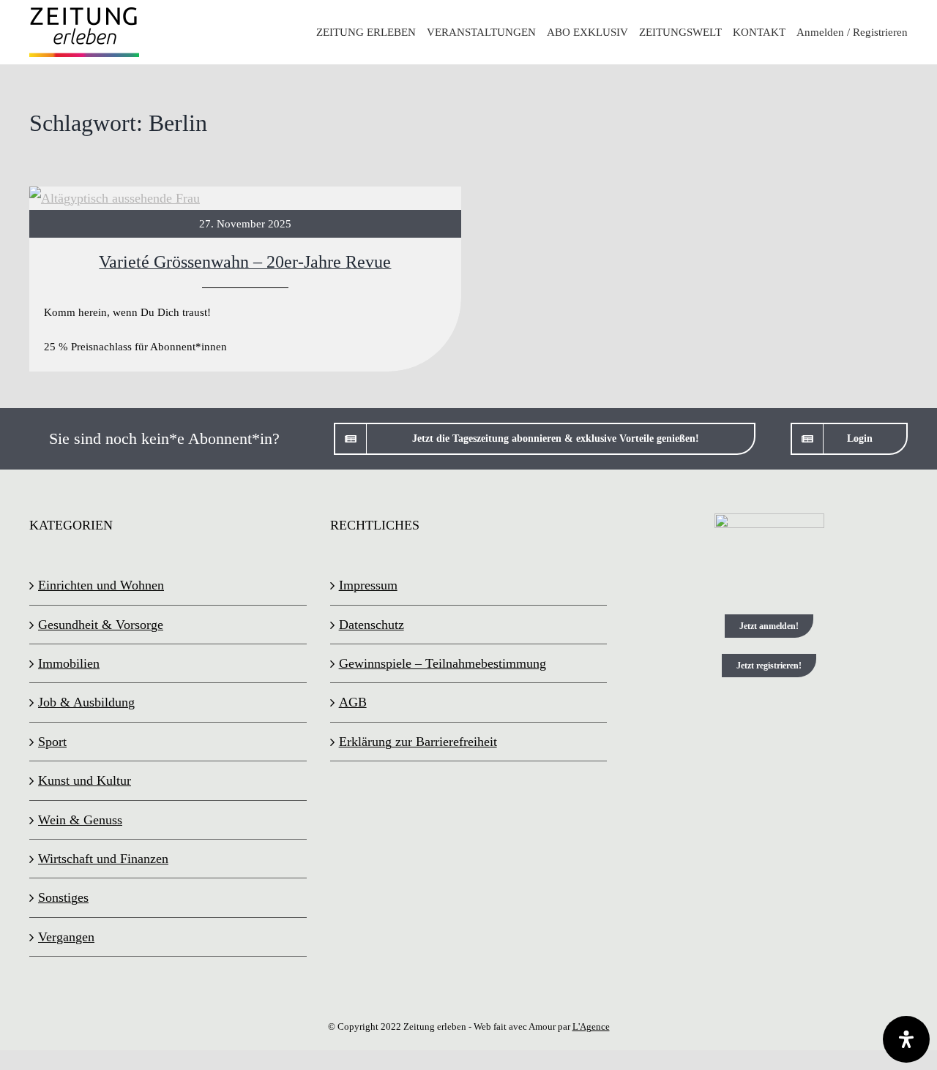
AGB (353, 702)
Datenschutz (371, 624)
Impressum (368, 585)
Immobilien (69, 663)
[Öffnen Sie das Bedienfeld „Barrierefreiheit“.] (906, 1039)
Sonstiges (63, 897)
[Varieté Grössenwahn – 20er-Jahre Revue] (245, 279)
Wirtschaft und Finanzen (103, 858)
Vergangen (66, 937)
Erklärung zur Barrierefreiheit (418, 741)
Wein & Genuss (80, 820)
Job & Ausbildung (86, 702)
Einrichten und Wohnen (101, 585)
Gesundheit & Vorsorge (100, 624)
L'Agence (591, 1026)
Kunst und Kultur (84, 780)
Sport (52, 741)
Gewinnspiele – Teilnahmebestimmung (442, 663)
